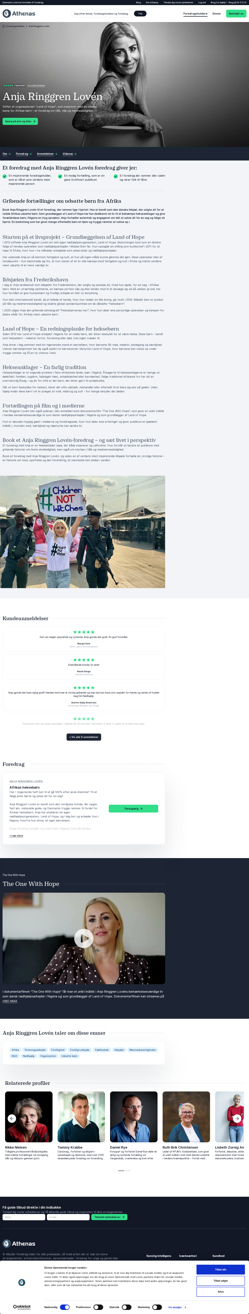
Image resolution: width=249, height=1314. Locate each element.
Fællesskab (102, 1049)
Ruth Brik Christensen (180, 1147)
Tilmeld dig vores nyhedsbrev (178, 2)
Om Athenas (152, 2)
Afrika (15, 1049)
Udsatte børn (69, 1056)
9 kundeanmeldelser (36, 85)
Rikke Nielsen (16, 1147)
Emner (217, 13)
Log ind (202, 2)
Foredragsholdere (195, 13)
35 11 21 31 (241, 2)
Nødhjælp (29, 1056)
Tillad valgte (221, 1280)
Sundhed (218, 1256)
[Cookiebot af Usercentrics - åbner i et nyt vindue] (22, 1307)
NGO (14, 1056)
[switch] (98, 1307)
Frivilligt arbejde (79, 1049)
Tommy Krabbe (70, 1147)
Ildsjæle (119, 1049)
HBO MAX (10, 1001)
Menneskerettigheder (143, 1049)
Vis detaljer (175, 1307)
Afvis (221, 1291)
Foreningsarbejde (35, 1049)
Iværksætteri (188, 1256)
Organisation (48, 1056)
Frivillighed (57, 1049)
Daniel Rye (118, 1147)
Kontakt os (236, 13)
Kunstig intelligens (159, 1256)
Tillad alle (220, 1269)
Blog (138, 2)
